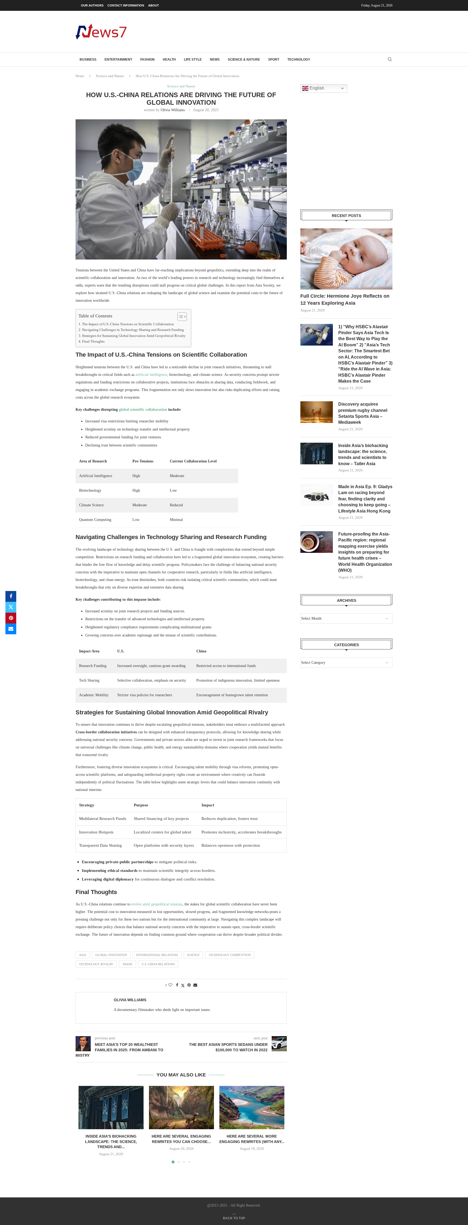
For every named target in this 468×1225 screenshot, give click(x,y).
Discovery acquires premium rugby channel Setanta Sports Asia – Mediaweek (362, 413)
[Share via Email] (10, 628)
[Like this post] (170, 985)
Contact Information (126, 5)
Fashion (147, 59)
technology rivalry (96, 964)
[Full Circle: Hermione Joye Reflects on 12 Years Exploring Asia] (346, 259)
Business (88, 59)
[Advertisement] (293, 31)
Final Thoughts (93, 341)
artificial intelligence (151, 375)
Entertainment (118, 59)
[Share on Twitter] (10, 607)
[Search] (389, 59)
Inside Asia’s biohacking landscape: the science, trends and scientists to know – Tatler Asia (363, 454)
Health (169, 59)
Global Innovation (111, 955)
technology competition (230, 955)
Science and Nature (110, 76)
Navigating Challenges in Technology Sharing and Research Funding (133, 330)
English (316, 88)
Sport (273, 59)
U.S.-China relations (158, 964)
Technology (298, 59)
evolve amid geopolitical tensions (156, 904)
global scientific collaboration (143, 410)
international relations (157, 955)
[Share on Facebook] (10, 596)
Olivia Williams (173, 110)
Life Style (193, 59)
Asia (82, 955)
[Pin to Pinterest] (10, 618)
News (215, 59)
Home (80, 76)
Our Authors (92, 5)
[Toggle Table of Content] (179, 316)
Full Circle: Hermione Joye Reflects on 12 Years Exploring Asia (344, 299)
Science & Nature (244, 59)
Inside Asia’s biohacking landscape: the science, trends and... (111, 1141)
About (153, 5)
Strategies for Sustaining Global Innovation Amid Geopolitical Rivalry (134, 336)
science (193, 955)
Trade (127, 964)
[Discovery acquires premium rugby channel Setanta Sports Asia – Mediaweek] (316, 412)
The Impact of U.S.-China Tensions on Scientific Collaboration (128, 324)
